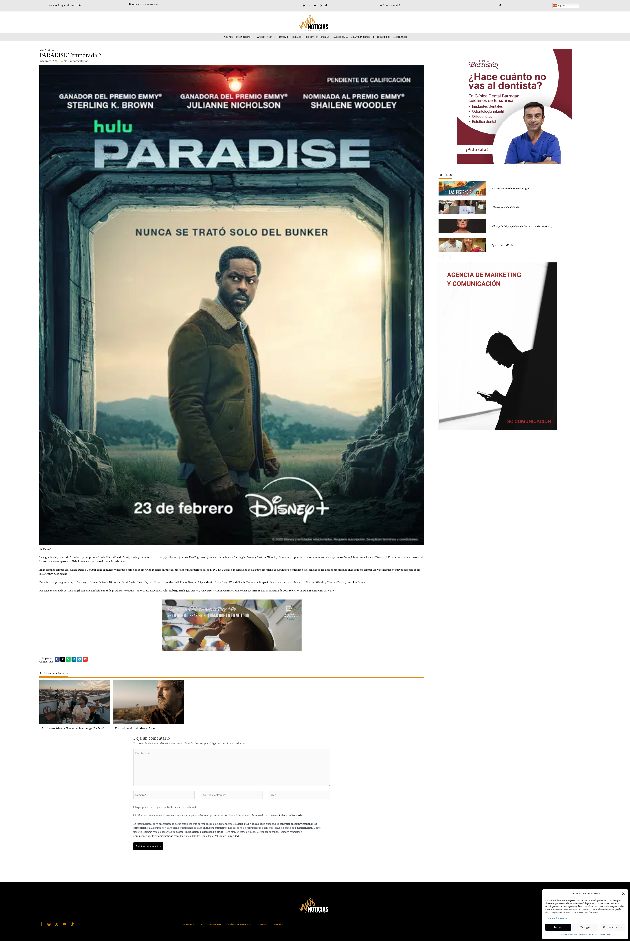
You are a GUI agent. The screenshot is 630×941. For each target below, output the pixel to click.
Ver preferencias (612, 927)
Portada (228, 37)
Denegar (585, 927)
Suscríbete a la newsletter (145, 4)
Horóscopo (383, 37)
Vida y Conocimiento (362, 37)
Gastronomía (340, 37)
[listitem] (514, 188)
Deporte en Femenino (317, 37)
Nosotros (263, 924)
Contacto (279, 924)
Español (561, 5)
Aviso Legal (605, 934)
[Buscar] (500, 5)
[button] (623, 893)
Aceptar (558, 927)
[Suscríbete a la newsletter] (130, 4)
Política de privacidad (588, 934)
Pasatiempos (400, 37)
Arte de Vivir (264, 37)
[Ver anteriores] (441, 257)
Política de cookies (568, 934)
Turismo (283, 37)
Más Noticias (243, 37)
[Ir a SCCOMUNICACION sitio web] (498, 346)
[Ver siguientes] (448, 257)
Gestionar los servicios (557, 918)
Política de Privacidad (291, 815)
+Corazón (296, 37)
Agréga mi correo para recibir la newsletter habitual (166, 807)
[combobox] (439, 5)
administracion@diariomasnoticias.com (156, 836)
